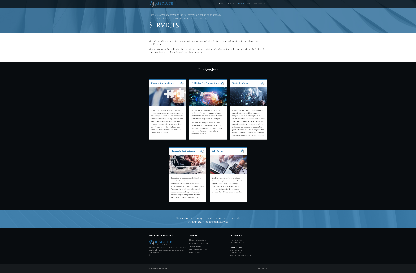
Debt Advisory (194, 252)
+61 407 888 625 (237, 250)
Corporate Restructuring (198, 249)
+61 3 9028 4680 (237, 253)
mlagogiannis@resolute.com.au (240, 255)
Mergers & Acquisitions (197, 240)
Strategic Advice (195, 246)
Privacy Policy (262, 268)
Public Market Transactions (198, 243)
